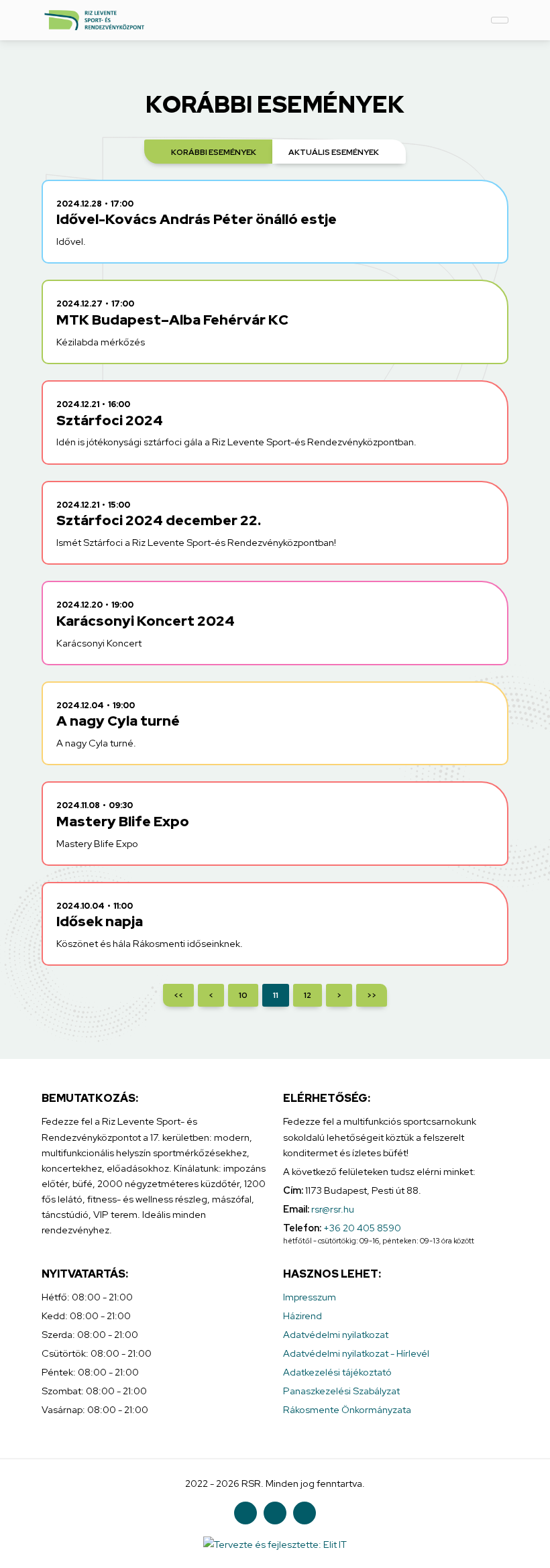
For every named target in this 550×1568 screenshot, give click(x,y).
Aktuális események (333, 152)
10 (243, 995)
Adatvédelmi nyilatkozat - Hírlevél (356, 1353)
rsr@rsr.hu (332, 1208)
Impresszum (309, 1296)
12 (307, 995)
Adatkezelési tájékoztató (337, 1371)
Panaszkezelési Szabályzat (341, 1390)
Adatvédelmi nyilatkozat (335, 1334)
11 (275, 995)
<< (178, 995)
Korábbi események (213, 152)
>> (371, 995)
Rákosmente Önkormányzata (347, 1409)
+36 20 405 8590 (362, 1227)
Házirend (302, 1315)
